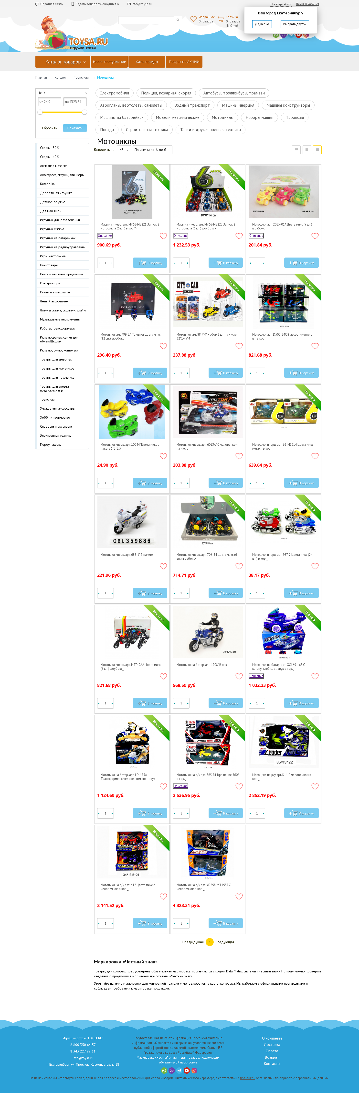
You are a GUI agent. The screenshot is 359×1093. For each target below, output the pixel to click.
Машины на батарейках (122, 117)
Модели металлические (178, 117)
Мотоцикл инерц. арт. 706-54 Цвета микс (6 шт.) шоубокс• (207, 557)
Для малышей (50, 211)
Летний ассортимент (55, 301)
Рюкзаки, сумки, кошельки (59, 350)
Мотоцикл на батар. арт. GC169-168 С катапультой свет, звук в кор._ (278, 667)
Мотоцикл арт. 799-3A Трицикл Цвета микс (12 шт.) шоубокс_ (130, 336)
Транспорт (81, 77)
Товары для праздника (57, 377)
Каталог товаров (63, 61)
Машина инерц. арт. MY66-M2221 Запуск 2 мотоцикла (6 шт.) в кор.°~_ (130, 226)
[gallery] (307, 149)
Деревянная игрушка (56, 193)
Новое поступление (109, 61)
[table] (296, 149)
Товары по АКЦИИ (184, 61)
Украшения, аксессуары (57, 408)
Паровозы (294, 117)
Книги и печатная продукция (61, 274)
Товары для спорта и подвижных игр (56, 388)
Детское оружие (52, 202)
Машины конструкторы (288, 105)
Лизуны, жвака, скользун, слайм (63, 310)
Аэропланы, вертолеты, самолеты (131, 105)
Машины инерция (238, 105)
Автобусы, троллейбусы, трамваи (234, 93)
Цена (41, 93)
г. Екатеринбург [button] (281, 4)
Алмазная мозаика (53, 166)
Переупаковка (51, 444)
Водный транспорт (192, 105)
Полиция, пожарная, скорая (166, 93)
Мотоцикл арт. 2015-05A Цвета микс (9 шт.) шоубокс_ (282, 226)
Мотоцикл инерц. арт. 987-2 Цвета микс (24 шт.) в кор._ (282, 557)
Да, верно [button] (262, 24)
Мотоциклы (222, 117)
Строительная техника (147, 129)
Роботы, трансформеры (57, 328)
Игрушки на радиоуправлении (62, 247)
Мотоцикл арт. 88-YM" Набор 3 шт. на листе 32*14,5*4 (207, 336)
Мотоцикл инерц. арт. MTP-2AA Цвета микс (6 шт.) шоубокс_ (131, 667)
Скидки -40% (49, 157)
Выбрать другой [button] (294, 24)
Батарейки (47, 184)
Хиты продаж (147, 61)
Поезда (107, 129)
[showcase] (317, 149)
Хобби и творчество (55, 417)
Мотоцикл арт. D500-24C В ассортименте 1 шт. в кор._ (282, 336)
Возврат (272, 1057)
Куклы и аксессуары (55, 292)
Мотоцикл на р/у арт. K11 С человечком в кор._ (281, 777)
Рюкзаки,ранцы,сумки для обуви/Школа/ (59, 339)
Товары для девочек (56, 359)
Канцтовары (49, 265)
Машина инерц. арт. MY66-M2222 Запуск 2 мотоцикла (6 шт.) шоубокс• (206, 226)
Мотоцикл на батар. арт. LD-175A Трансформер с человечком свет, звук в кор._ (129, 777)
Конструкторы (50, 283)
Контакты (272, 1063)
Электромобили (114, 93)
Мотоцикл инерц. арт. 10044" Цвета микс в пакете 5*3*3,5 (130, 447)
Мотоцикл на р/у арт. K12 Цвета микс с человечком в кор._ (128, 887)
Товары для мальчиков (57, 368)
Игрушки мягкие (52, 229)
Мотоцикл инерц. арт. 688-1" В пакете (127, 555)
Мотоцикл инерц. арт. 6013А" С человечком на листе (207, 447)
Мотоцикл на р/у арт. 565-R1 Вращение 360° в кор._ (208, 777)
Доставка (272, 1044)
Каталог (60, 77)
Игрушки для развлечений (60, 220)
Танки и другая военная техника (210, 129)
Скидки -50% (49, 147)
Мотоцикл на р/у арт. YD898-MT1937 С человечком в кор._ (204, 887)
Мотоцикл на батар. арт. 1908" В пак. (202, 665)
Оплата (272, 1050)
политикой (247, 1078)
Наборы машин (259, 117)
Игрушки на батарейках (57, 238)
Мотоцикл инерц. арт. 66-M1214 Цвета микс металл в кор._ (282, 447)
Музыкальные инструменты (60, 319)
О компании (272, 1038)
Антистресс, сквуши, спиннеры (62, 175)
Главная (41, 77)
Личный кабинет (307, 4)
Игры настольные (53, 256)
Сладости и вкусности (56, 426)
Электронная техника (56, 435)
